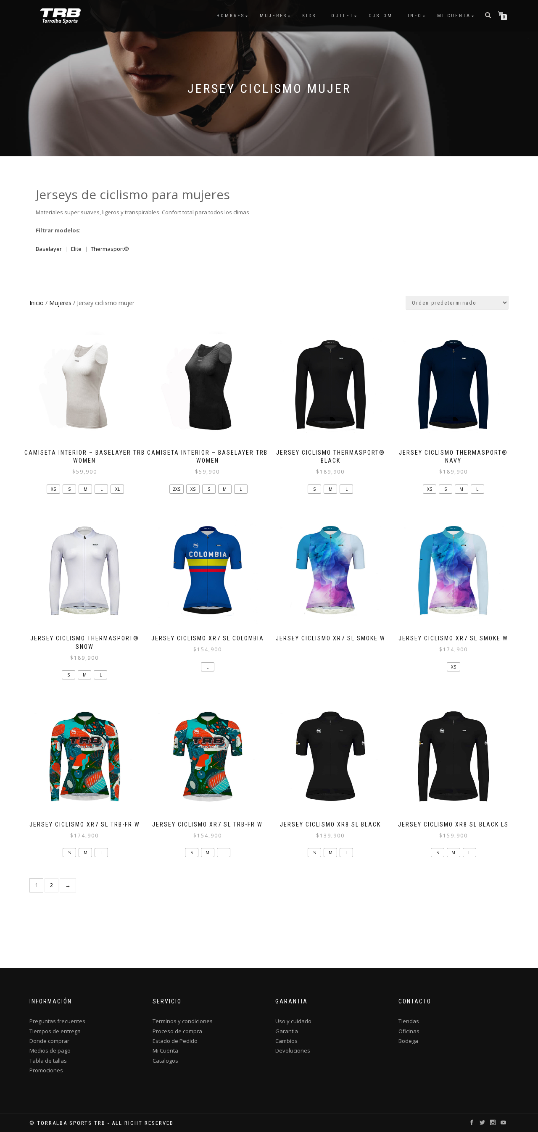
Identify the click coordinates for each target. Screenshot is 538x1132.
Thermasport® (110, 249)
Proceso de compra (177, 1031)
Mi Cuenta (165, 1050)
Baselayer (49, 249)
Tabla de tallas (48, 1060)
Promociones (46, 1070)
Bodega (408, 1041)
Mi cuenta (454, 15)
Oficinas (408, 1031)
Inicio (36, 303)
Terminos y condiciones (183, 1021)
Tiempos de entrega (55, 1031)
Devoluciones (292, 1050)
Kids (309, 15)
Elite (76, 249)
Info (415, 15)
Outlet (342, 15)
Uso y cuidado (293, 1021)
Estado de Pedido (175, 1041)
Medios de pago (50, 1050)
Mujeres (273, 15)
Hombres (230, 15)
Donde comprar (49, 1041)
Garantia (286, 1031)
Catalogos (165, 1060)
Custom (381, 15)
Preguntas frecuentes (57, 1021)
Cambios (286, 1041)
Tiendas (408, 1021)
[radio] (53, 489)
